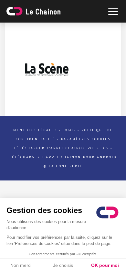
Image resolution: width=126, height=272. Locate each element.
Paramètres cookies (85, 139)
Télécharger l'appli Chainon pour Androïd (63, 157)
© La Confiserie (63, 166)
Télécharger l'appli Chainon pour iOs (61, 148)
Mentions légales (35, 130)
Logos (69, 130)
